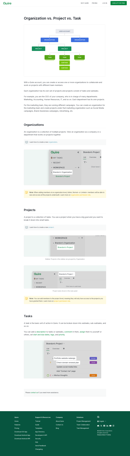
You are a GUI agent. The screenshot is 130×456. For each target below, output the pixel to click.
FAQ (36, 442)
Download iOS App (21, 432)
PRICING (94, 3)
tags (52, 335)
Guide (37, 425)
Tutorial (37, 421)
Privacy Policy (101, 434)
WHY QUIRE (85, 3)
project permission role (62, 301)
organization (53, 142)
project (51, 227)
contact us (34, 393)
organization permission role (80, 195)
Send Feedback (40, 445)
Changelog (39, 449)
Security (38, 438)
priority (62, 335)
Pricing (17, 428)
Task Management (83, 428)
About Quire (60, 421)
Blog (57, 428)
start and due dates (41, 335)
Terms (109, 434)
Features (17, 425)
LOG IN (104, 3)
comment (68, 332)
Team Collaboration (83, 425)
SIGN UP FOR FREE (118, 3)
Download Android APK (22, 438)
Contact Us (59, 425)
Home (16, 421)
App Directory (40, 432)
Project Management (83, 421)
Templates (38, 428)
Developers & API (41, 435)
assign (82, 332)
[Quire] (7, 3)
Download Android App (22, 435)
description (41, 332)
